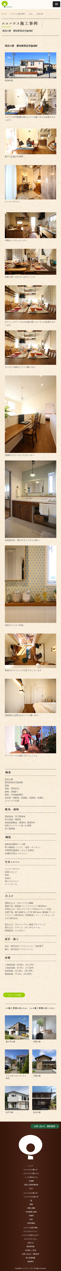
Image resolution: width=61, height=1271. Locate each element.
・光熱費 (30, 1181)
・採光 (30, 1219)
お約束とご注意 (30, 1250)
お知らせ (30, 1243)
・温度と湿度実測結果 (30, 1185)
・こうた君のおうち (30, 1177)
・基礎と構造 (30, 1208)
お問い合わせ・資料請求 (30, 1254)
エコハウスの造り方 (30, 1193)
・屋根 (30, 1204)
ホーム (4, 14)
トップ (30, 1166)
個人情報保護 (30, 1258)
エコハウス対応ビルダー (30, 1235)
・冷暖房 (30, 1215)
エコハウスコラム (30, 1239)
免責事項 (30, 1261)
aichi (30, 14)
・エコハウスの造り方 (30, 1197)
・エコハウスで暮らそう (30, 1173)
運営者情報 (30, 1246)
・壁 (30, 1200)
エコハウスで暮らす (30, 1170)
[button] (56, 4)
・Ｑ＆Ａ (31, 1188)
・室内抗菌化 (30, 1223)
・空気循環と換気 (30, 1212)
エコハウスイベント (30, 1231)
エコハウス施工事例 (18, 14)
